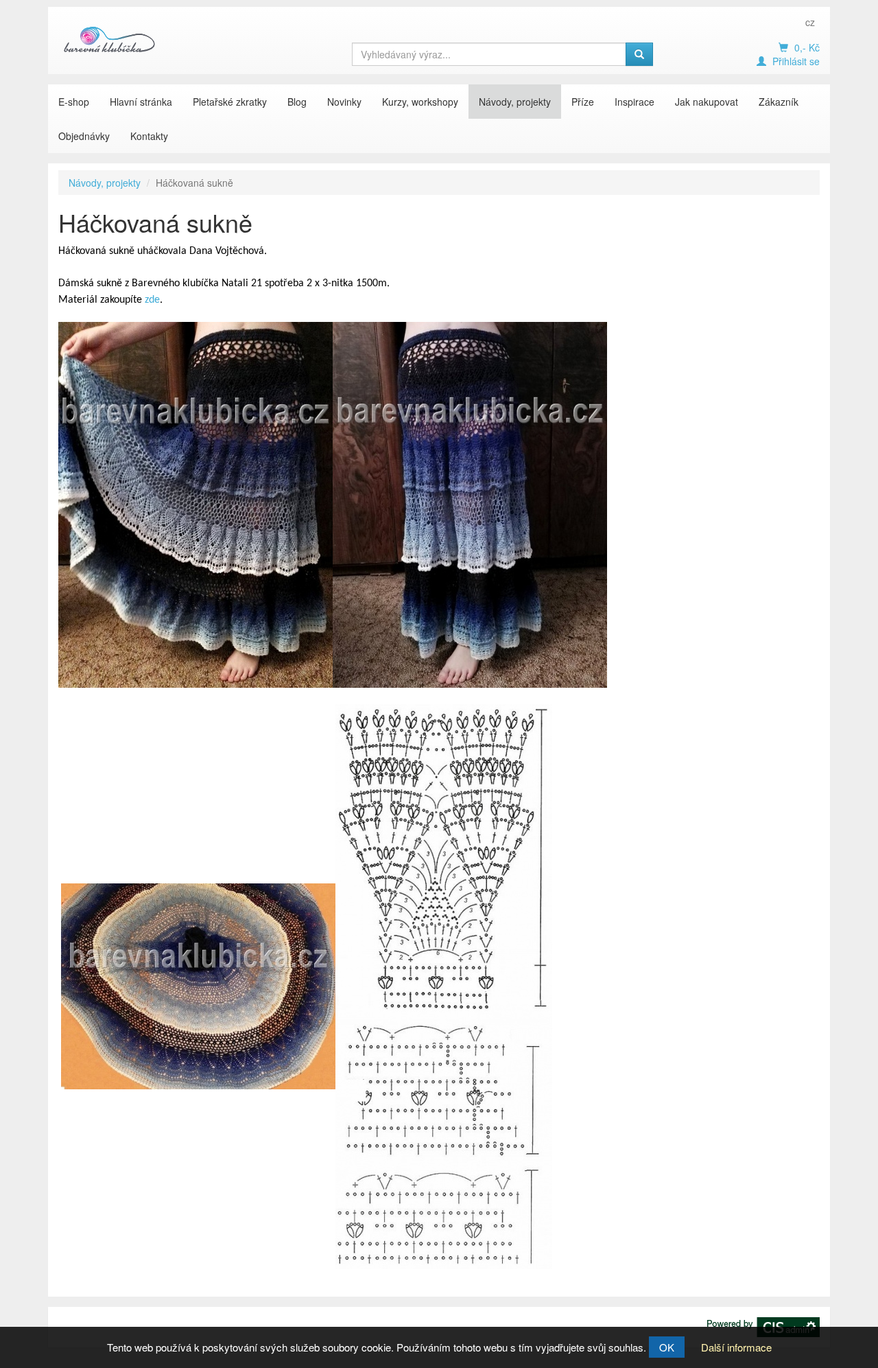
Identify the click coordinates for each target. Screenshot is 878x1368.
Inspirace (634, 101)
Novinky (344, 101)
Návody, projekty (515, 101)
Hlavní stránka (141, 101)
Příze (582, 101)
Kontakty (149, 136)
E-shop (73, 101)
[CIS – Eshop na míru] (763, 1325)
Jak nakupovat (706, 101)
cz (810, 22)
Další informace (736, 1347)
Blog (297, 101)
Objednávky (84, 136)
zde (152, 299)
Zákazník (778, 101)
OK (666, 1347)
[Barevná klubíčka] (109, 39)
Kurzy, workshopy (420, 101)
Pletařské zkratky (230, 101)
